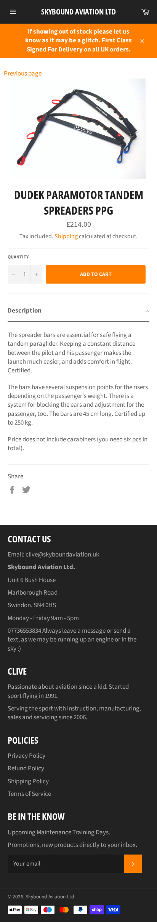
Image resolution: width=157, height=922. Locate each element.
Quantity (18, 257)
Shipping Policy (28, 781)
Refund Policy (26, 768)
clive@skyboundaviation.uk (62, 554)
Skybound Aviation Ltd (78, 11)
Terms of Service (29, 794)
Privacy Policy (26, 755)
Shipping (66, 236)
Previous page (23, 73)
